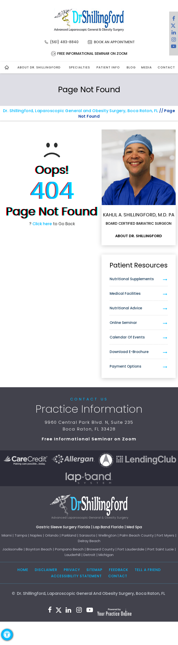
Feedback (118, 569)
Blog (131, 67)
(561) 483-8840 (64, 42)
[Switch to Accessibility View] (7, 634)
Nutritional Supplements (132, 278)
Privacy (72, 569)
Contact (166, 67)
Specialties (79, 67)
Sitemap (94, 569)
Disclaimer (46, 569)
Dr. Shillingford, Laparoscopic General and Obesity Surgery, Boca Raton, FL (80, 111)
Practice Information (89, 409)
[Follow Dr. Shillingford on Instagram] (173, 40)
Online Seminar (123, 322)
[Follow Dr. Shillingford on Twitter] (173, 26)
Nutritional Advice (126, 308)
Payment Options (125, 366)
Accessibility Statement (76, 576)
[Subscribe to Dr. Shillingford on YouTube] (173, 47)
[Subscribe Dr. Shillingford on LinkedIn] (173, 33)
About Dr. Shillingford (38, 67)
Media (146, 67)
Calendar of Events (127, 337)
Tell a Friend (148, 569)
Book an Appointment (114, 42)
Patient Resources (139, 265)
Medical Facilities (125, 293)
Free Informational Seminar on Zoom (92, 53)
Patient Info (108, 67)
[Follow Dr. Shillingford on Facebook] (173, 19)
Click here (42, 224)
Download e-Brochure (129, 351)
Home (22, 569)
